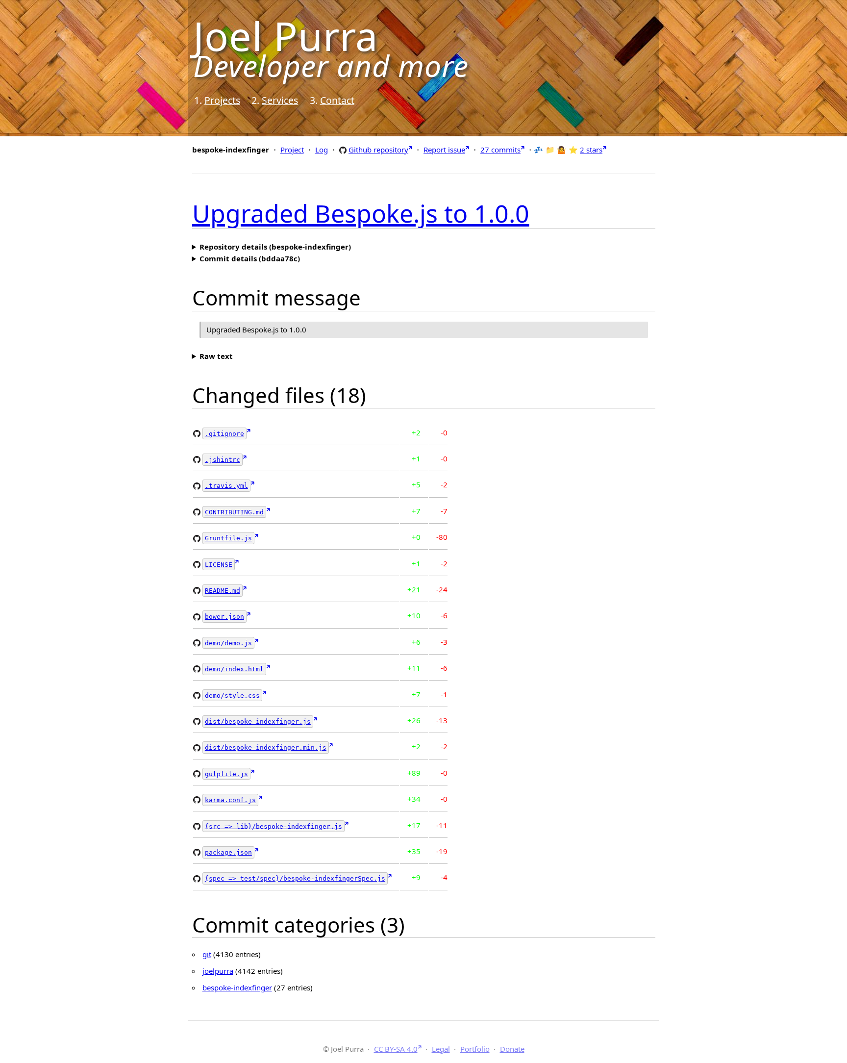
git (206, 954)
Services (280, 100)
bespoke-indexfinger (237, 987)
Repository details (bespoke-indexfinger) (275, 247)
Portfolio (475, 1049)
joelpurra (217, 971)
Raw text (216, 356)
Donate (512, 1049)
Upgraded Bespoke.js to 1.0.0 (360, 213)
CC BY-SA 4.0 (396, 1049)
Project (292, 149)
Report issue (444, 149)
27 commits (500, 149)
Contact (337, 100)
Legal (441, 1049)
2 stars (591, 149)
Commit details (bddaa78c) (249, 258)
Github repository (378, 149)
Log (321, 149)
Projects (222, 100)
